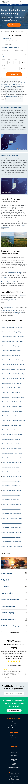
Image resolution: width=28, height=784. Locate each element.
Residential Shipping (8, 606)
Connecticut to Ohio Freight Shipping (11, 392)
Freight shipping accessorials (8, 281)
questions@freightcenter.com (14, 767)
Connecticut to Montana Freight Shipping (12, 434)
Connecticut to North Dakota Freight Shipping (13, 397)
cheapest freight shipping (9, 310)
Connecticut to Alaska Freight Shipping (11, 541)
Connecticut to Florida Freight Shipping (11, 513)
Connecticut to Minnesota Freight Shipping (12, 448)
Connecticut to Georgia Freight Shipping (11, 504)
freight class (4, 277)
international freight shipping (14, 300)
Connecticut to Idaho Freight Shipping (11, 499)
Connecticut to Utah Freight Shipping (11, 355)
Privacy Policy (10, 782)
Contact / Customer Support (14, 727)
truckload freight (8, 86)
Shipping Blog (14, 737)
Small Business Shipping (10, 599)
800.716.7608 (18, 312)
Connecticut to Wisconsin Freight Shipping (12, 332)
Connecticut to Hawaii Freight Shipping (11, 509)
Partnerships (14, 725)
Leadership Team (14, 723)
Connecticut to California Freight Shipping (12, 527)
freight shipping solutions (12, 82)
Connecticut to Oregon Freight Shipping (11, 383)
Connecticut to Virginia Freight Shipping (11, 346)
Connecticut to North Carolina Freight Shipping (13, 401)
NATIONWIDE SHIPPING (9, 31)
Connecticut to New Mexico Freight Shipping (12, 411)
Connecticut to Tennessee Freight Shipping (12, 359)
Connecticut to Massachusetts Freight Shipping (13, 457)
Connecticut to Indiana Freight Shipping (11, 490)
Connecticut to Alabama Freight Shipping (12, 546)
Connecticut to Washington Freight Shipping (12, 341)
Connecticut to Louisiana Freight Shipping (12, 471)
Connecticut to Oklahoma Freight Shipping (12, 387)
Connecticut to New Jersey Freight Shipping (12, 415)
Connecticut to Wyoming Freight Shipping (12, 327)
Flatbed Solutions (7, 593)
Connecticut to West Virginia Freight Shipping (13, 336)
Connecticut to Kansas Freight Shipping (11, 481)
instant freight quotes (8, 307)
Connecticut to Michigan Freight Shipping (12, 453)
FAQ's (14, 739)
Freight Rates (5, 580)
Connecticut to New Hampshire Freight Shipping (13, 420)
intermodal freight (16, 84)
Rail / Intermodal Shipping (10, 626)
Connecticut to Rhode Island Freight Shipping (13, 373)
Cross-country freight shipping (14, 693)
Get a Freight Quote (14, 632)
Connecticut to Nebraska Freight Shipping (12, 429)
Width (9, 59)
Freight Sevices (6, 573)
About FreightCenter (14, 721)
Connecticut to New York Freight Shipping (12, 406)
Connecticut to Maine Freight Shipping (11, 467)
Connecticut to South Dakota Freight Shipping (13, 364)
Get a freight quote (14, 24)
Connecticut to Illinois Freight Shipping (11, 495)
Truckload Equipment (8, 619)
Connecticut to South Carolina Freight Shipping (13, 369)
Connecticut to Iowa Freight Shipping (11, 485)
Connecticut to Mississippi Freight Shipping (12, 443)
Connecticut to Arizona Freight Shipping (11, 537)
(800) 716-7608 (14, 749)
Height (15, 59)
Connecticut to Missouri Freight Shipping (11, 439)
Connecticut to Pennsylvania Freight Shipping (13, 378)
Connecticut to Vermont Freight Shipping (11, 350)
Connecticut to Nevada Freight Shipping (11, 425)
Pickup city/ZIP (5, 50)
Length (3, 59)
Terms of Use (18, 782)
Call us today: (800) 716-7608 (14, 4)
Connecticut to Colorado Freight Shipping (12, 523)
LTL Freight (5, 586)
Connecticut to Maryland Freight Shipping (12, 462)
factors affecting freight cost (14, 272)
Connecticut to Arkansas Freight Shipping (12, 532)
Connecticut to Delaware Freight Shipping (12, 518)
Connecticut (21, 295)
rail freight (17, 86)
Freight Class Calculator (14, 735)
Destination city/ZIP (19, 50)
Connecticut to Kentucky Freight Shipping (12, 476)
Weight (3, 65)
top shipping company (11, 96)
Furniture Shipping (7, 613)
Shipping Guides (14, 741)
